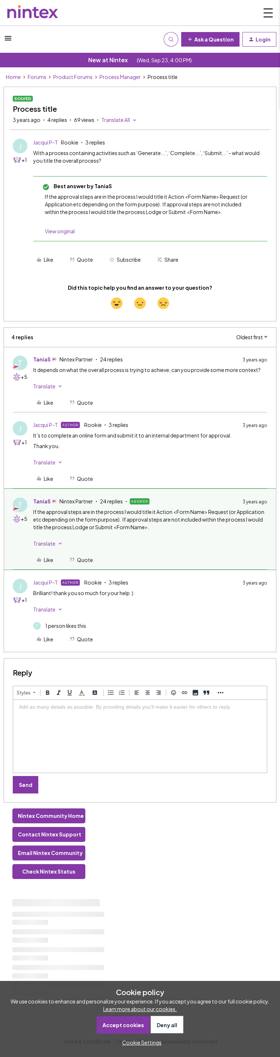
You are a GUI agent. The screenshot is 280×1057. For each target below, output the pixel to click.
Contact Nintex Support (49, 834)
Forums (37, 77)
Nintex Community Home (51, 815)
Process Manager (120, 77)
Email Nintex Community (50, 853)
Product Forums (73, 77)
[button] (8, 40)
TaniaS (42, 359)
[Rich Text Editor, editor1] (140, 736)
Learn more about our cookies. (140, 1009)
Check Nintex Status (48, 871)
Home (13, 77)
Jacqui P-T (45, 142)
